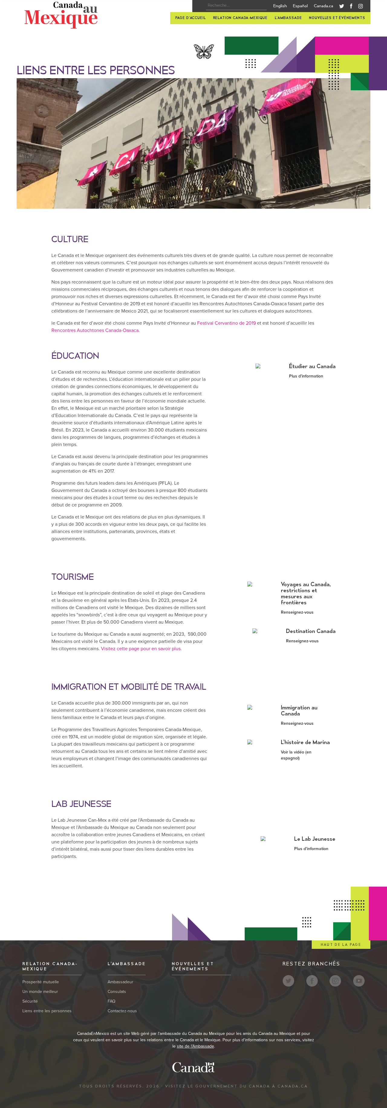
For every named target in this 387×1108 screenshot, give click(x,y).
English (280, 6)
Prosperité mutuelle (40, 981)
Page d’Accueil (190, 18)
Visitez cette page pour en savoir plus (140, 649)
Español (300, 6)
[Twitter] (341, 7)
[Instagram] (360, 7)
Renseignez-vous (297, 612)
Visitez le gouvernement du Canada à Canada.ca (236, 1086)
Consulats (117, 991)
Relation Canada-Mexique (240, 18)
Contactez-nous (122, 1010)
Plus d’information (306, 376)
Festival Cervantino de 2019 (226, 323)
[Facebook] (351, 7)
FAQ (111, 1001)
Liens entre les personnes (47, 1010)
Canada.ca (323, 6)
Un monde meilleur (40, 991)
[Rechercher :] (234, 5)
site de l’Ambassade (195, 1046)
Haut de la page (341, 944)
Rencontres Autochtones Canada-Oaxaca (94, 330)
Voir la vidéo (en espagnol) (296, 755)
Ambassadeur (120, 981)
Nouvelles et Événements (337, 18)
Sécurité (30, 1001)
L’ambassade (288, 18)
